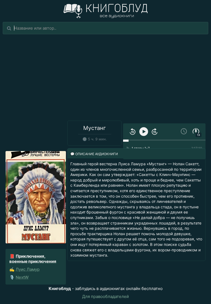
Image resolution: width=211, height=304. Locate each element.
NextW (22, 277)
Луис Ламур (28, 269)
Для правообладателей (105, 296)
